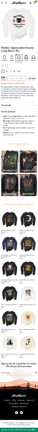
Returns (21, 400)
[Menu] (2, 2)
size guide (32, 78)
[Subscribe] (35, 373)
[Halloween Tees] (9, 162)
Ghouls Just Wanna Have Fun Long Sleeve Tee (9, 281)
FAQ (14, 400)
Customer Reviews (19, 406)
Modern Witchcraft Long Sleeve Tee (8, 331)
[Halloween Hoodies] (28, 185)
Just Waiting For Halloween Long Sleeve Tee (9, 256)
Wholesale (24, 403)
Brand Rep (13, 403)
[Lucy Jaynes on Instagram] (21, 412)
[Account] (30, 4)
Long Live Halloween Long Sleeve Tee (27, 256)
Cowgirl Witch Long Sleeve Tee (27, 355)
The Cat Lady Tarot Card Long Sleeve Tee (9, 355)
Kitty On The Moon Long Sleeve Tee (27, 232)
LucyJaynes (11, 423)
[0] (34, 3)
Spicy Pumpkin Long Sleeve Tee (27, 331)
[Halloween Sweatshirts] (9, 185)
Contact (7, 400)
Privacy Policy (29, 423)
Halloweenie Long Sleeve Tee (28, 305)
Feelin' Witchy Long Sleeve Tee (27, 281)
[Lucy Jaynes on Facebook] (16, 412)
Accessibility (20, 423)
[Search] (6, 3)
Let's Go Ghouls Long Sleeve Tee (9, 306)
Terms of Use (11, 425)
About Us (30, 400)
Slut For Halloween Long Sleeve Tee (8, 232)
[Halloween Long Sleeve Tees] (28, 162)
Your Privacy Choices (24, 425)
